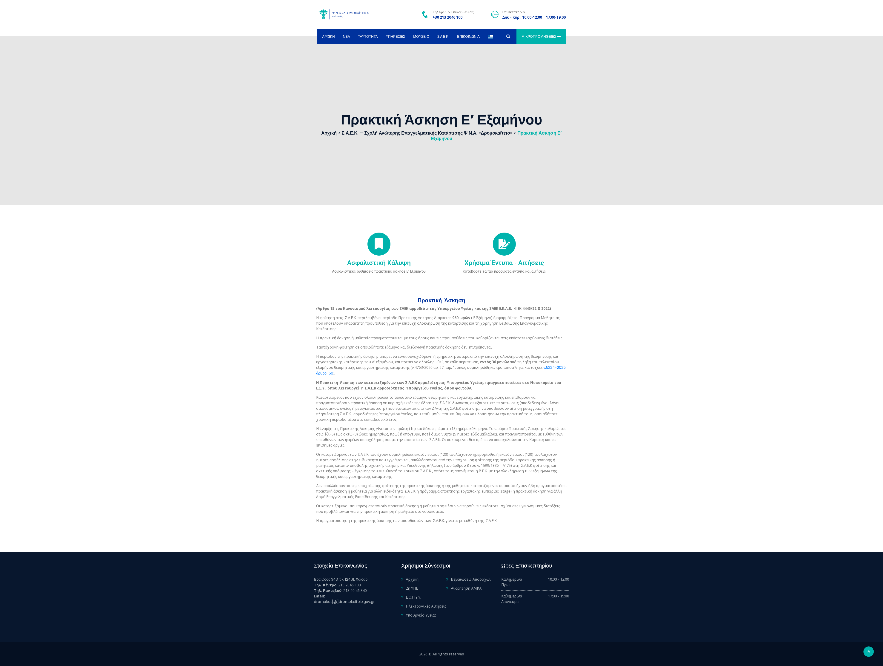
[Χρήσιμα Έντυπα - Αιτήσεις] (504, 244)
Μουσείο (421, 36)
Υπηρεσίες (395, 36)
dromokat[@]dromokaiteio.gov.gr (344, 601)
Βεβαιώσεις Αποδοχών (471, 579)
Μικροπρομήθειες (539, 36)
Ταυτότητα (368, 36)
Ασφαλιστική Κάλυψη (379, 263)
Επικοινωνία (468, 36)
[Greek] (490, 36)
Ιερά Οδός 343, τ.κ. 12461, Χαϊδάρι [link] (341, 579)
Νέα (346, 36)
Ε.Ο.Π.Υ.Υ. (413, 597)
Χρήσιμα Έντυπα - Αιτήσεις (504, 263)
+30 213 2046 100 (447, 17)
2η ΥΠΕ (412, 588)
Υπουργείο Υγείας (421, 615)
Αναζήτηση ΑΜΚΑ (466, 588)
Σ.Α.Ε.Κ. (443, 36)
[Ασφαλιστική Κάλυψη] (378, 244)
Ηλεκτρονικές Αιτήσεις (426, 606)
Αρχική (328, 36)
